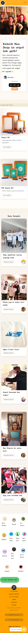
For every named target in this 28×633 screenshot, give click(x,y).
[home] (14, 587)
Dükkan (14, 599)
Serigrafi (14, 88)
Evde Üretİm (14, 602)
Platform (14, 605)
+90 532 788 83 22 (14, 619)
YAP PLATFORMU (14, 591)
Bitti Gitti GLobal (14, 596)
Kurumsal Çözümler (14, 594)
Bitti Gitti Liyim (14, 85)
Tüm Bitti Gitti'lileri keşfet (9, 579)
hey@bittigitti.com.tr (14, 615)
